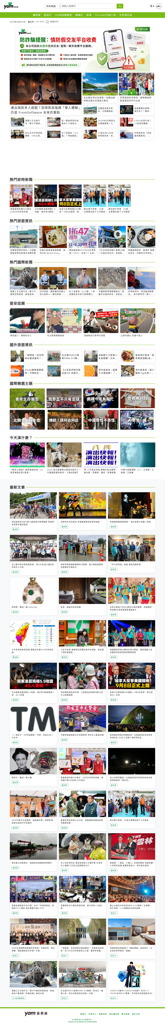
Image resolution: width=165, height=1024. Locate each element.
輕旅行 (48, 15)
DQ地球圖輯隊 (63, 15)
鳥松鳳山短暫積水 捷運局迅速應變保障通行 (32, 863)
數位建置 (126, 1014)
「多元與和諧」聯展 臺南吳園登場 (125, 564)
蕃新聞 (37, 15)
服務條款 (103, 1014)
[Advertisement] (77, 159)
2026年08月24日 (18, 22)
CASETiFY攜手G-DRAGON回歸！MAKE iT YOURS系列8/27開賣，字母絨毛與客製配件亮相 (131, 993)
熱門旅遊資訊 (21, 220)
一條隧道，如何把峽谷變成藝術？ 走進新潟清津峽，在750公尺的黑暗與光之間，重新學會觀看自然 (82, 951)
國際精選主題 (21, 383)
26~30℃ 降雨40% (47, 21)
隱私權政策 (114, 1014)
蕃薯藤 (10, 5)
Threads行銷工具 (105, 15)
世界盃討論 (125, 15)
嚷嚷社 (79, 15)
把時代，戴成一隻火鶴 (22, 777)
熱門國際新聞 (21, 262)
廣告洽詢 (136, 1014)
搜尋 (89, 15)
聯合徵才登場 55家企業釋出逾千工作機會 (129, 820)
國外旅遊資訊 (21, 344)
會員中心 (93, 1014)
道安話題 (17, 303)
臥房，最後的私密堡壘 (71, 607)
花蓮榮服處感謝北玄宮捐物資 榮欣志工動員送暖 (82, 735)
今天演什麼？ (21, 437)
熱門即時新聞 (21, 179)
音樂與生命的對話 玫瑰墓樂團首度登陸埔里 (80, 522)
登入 (152, 5)
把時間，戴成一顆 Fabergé (24, 607)
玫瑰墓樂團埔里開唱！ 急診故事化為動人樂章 (130, 522)
